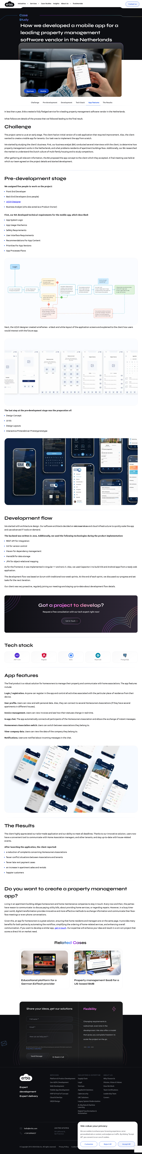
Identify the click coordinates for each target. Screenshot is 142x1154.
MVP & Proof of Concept (59, 1094)
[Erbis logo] (9, 3)
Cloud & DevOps (56, 1097)
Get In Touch (70, 621)
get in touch (60, 928)
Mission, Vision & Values (113, 1082)
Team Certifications (111, 1090)
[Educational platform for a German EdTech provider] (44, 975)
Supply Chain (83, 1078)
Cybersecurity (83, 1094)
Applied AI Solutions (85, 1090)
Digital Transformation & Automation (87, 1112)
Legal (80, 1082)
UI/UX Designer (13, 201)
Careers (106, 1097)
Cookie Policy (37, 1048)
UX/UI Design (55, 1101)
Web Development (57, 1086)
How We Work (109, 1086)
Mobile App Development (59, 1090)
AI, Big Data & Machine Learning (86, 1106)
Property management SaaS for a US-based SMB (96, 982)
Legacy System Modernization (89, 1101)
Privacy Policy (29, 1048)
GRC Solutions (83, 1097)
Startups (81, 1086)
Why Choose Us (109, 1078)
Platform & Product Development (62, 1078)
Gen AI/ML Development (59, 1082)
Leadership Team (110, 1094)
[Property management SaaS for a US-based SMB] (97, 975)
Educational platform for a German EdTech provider (39, 982)
